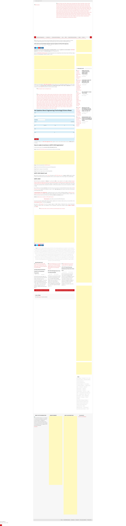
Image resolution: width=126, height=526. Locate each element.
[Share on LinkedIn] (41, 48)
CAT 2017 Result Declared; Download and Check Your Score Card (68, 268)
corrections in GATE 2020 (55, 250)
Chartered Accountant (80, 379)
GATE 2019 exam (79, 388)
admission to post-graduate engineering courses (57, 248)
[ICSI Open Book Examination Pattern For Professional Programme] (40, 265)
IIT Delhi (48, 259)
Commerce (48, 37)
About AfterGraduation (67, 519)
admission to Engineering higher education (44, 248)
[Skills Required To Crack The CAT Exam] (78, 98)
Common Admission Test (80, 381)
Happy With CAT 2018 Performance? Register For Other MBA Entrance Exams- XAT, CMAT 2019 (86, 109)
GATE (42, 86)
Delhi (49, 175)
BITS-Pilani (83, 378)
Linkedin (69, 205)
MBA (84, 405)
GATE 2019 (85, 386)
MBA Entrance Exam (79, 407)
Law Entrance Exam (79, 405)
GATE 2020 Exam (79, 389)
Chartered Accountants (87, 379)
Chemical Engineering (66, 182)
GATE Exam (84, 389)
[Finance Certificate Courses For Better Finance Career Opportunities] (78, 74)
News (79, 37)
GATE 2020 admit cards (58, 175)
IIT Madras (78, 398)
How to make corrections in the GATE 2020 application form (61, 258)
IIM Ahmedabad (79, 395)
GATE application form (58, 254)
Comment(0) (49, 45)
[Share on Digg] (43, 48)
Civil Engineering (60, 182)
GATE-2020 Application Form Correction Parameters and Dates (61, 255)
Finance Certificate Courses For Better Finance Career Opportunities (85, 72)
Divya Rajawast (84, 76)
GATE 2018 (81, 386)
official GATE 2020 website (56, 260)
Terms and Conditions (83, 519)
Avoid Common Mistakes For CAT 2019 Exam (42, 290)
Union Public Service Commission (81, 408)
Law (62, 37)
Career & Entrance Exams (72, 37)
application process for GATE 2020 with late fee (57, 249)
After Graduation (44, 45)
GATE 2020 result (52, 254)
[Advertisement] (63, 29)
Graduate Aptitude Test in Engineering (40, 192)
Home (62, 519)
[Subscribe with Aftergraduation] (39, 243)
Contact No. (36, 119)
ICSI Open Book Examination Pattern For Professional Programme (39, 271)
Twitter (37, 206)
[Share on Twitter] (37, 48)
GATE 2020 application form (47, 141)
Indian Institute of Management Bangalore (82, 400)
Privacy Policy (89, 519)
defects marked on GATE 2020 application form (65, 250)
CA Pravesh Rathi (84, 84)
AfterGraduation (46, 198)
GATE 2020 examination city (59, 253)
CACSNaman (42, 274)
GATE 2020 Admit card (55, 251)
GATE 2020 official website (43, 149)
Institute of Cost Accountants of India (81, 404)
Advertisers (73, 519)
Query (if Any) (54, 132)
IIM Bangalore (86, 395)
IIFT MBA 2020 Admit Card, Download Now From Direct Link (64, 290)
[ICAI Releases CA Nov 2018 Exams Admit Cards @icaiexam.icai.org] (78, 85)
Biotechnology (55, 182)
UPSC (66, 37)
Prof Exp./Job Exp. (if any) (54, 125)
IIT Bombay (82, 397)
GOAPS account (47, 256)
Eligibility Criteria (87, 385)
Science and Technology (56, 37)
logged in (40, 296)
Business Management (40, 37)
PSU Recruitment (85, 407)
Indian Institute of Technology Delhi (54, 259)
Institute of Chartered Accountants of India (82, 401)
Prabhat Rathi (83, 122)
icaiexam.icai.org (81, 394)
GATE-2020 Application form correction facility (45, 255)
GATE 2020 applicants (68, 251)
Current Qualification (54, 121)
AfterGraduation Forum (38, 202)
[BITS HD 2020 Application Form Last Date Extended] (54, 266)
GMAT (77, 392)
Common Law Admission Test (81, 382)
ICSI (88, 394)
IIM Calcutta (78, 397)
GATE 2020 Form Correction (67, 253)
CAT (89, 378)
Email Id (54, 116)
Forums (83, 37)
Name (35, 112)
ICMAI (85, 394)
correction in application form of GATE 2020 (45, 250)
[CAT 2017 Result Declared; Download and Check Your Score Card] (68, 264)
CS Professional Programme (80, 385)
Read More (36, 426)
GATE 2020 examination (47, 84)
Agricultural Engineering (41, 182)
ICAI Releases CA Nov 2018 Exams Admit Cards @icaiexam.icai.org (86, 81)
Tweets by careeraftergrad (82, 416)
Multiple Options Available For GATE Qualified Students (46, 196)
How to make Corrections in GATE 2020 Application (45, 258)
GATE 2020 (73, 49)
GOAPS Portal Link (47, 165)
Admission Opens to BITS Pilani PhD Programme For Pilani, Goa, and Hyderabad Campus (87, 119)
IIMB (82, 395)
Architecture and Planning (49, 182)
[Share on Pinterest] (39, 48)
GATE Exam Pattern (79, 391)
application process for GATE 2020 (45, 249)
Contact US (77, 519)
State (35, 128)
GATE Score (63, 254)
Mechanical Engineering (41, 183)
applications (65, 249)
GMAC (88, 391)
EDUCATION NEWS (44, 251)
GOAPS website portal (58, 256)
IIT (47, 175)
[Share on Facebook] (35, 48)
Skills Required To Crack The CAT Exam (86, 92)
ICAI (77, 394)
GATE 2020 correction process (42, 52)
